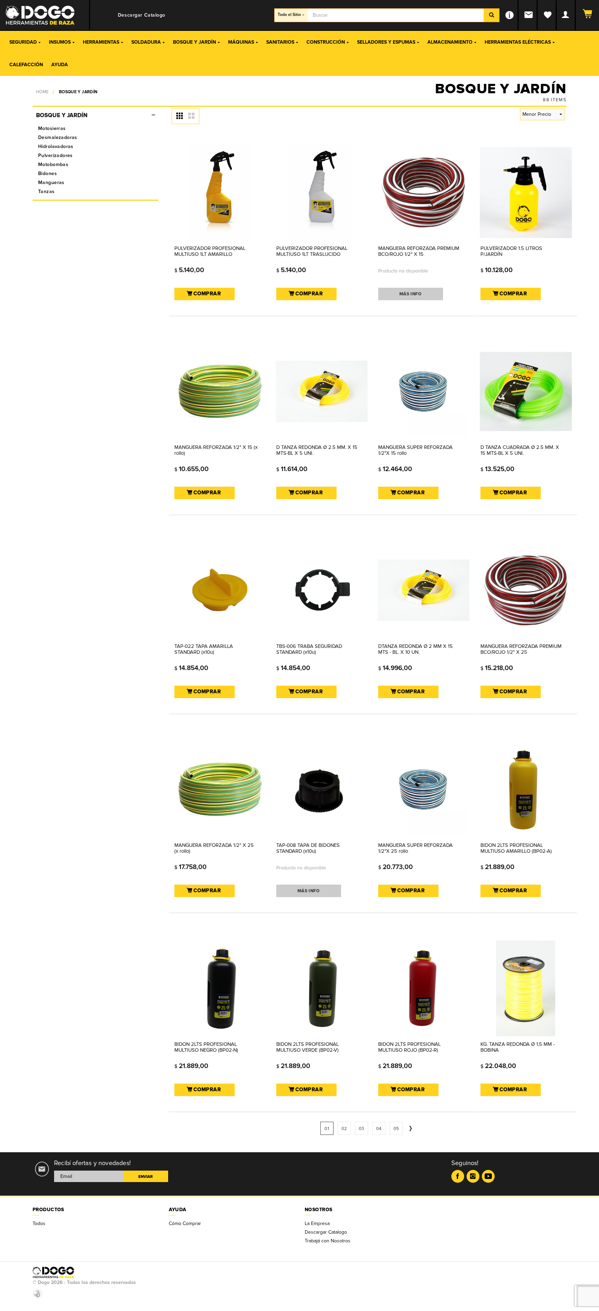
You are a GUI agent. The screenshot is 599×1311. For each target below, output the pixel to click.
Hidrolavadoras (55, 146)
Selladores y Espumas (386, 42)
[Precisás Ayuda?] (510, 15)
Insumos (60, 42)
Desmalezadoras (57, 137)
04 (379, 1128)
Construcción (325, 42)
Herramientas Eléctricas (518, 42)
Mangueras (51, 182)
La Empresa (317, 1223)
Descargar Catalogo (326, 1232)
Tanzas (46, 191)
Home (42, 92)
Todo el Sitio (289, 14)
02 (344, 1128)
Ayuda (59, 65)
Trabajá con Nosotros (327, 1241)
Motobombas (53, 164)
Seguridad (23, 42)
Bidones (47, 173)
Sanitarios (280, 42)
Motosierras (52, 128)
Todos (39, 1223)
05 (396, 1128)
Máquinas (241, 42)
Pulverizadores (55, 155)
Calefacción (26, 65)
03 (361, 1128)
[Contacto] (529, 15)
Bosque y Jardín (194, 42)
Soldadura (146, 42)
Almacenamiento (449, 42)
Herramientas (101, 42)
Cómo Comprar (185, 1223)
